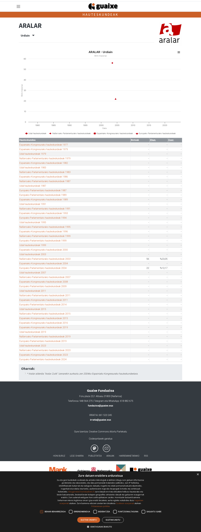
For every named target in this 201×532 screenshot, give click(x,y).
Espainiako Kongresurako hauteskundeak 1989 (43, 199)
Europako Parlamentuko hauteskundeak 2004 (43, 268)
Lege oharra (77, 456)
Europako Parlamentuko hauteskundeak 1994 (43, 217)
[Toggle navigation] (18, 6)
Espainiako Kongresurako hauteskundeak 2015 (43, 318)
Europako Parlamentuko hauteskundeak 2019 (43, 341)
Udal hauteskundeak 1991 (32, 204)
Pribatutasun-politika (100, 506)
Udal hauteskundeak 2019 (32, 332)
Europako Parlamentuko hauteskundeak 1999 (43, 240)
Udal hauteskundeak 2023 (32, 345)
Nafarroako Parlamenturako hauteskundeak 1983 (44, 172)
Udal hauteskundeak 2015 (32, 309)
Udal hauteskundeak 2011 (32, 290)
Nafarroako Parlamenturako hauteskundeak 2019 (44, 336)
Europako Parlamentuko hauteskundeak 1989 (43, 195)
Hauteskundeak (100, 14)
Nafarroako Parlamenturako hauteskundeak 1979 (44, 158)
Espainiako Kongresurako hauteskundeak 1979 (43, 149)
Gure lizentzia (81, 431)
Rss (146, 456)
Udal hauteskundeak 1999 (32, 245)
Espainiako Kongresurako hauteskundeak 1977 (43, 144)
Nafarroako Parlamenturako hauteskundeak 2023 (44, 350)
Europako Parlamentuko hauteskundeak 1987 (43, 190)
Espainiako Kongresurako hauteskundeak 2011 (43, 300)
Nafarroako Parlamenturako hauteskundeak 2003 (44, 259)
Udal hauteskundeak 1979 (32, 153)
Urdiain (26, 35)
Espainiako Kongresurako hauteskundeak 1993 (43, 213)
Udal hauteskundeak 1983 (32, 167)
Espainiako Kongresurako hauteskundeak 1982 (43, 163)
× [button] (198, 474)
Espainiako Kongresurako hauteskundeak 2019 (43, 327)
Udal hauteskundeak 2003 (32, 254)
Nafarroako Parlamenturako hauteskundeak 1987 (44, 181)
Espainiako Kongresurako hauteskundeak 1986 (43, 176)
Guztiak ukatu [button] (113, 520)
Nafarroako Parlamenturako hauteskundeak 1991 (44, 208)
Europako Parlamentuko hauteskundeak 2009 (43, 286)
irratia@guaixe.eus (100, 419)
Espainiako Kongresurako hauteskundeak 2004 (43, 263)
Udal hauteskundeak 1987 (32, 185)
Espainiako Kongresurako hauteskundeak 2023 (43, 354)
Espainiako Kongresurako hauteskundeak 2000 (43, 249)
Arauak (110, 456)
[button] (100, 526)
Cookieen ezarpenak (125, 503)
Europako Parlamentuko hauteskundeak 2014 (43, 304)
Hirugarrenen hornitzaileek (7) (81, 491)
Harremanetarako (129, 456)
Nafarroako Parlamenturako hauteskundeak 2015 (44, 313)
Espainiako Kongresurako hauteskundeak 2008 (43, 281)
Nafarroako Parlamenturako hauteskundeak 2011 (44, 295)
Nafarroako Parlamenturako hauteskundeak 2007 (44, 277)
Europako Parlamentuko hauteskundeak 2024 (43, 359)
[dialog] (100, 501)
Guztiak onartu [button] (89, 520)
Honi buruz (59, 456)
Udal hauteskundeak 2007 (32, 272)
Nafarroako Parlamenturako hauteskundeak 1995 (44, 227)
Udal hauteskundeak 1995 (32, 222)
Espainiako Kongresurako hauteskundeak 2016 (43, 322)
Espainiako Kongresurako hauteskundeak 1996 (43, 231)
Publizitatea (95, 456)
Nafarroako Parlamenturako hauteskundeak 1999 (44, 236)
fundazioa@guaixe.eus (100, 405)
